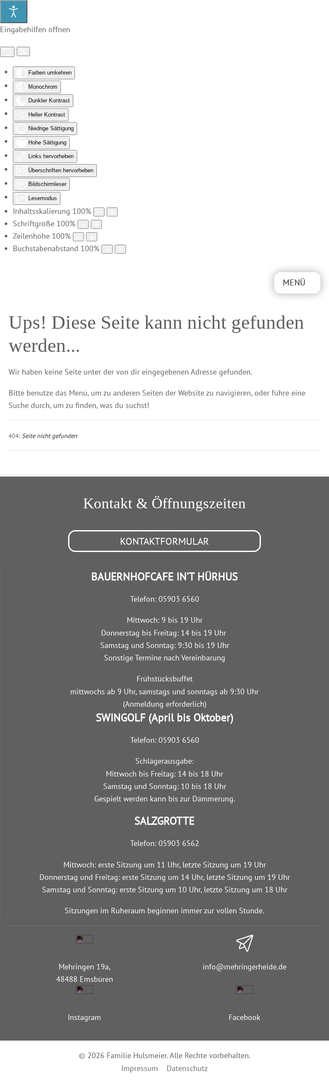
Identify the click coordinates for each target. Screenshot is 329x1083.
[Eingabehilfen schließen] (23, 51)
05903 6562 (179, 843)
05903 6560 (179, 599)
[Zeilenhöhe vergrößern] (91, 236)
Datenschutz (187, 1068)
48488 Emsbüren (84, 979)
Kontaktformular (164, 541)
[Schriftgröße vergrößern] (96, 224)
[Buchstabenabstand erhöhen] (120, 249)
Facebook (244, 1017)
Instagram (84, 1017)
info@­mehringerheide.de (245, 967)
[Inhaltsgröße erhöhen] (112, 211)
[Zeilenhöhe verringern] (78, 236)
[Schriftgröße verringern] (83, 224)
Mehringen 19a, (85, 967)
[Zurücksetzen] (7, 52)
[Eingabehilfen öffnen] (13, 11)
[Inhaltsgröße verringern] (99, 211)
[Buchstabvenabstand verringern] (107, 249)
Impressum (139, 1068)
